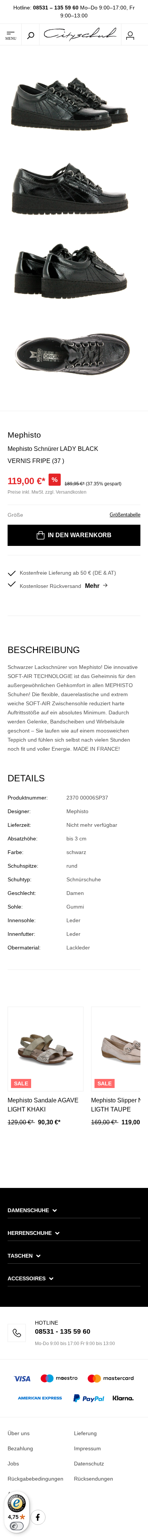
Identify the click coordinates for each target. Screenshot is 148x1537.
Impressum (87, 1448)
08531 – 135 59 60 (56, 8)
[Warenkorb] (143, 35)
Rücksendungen (93, 1479)
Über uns (19, 1433)
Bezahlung (20, 1448)
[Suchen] (30, 34)
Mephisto (24, 434)
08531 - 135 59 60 (62, 1331)
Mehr (92, 586)
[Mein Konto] (130, 34)
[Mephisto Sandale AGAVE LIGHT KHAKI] (45, 1049)
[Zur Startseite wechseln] (80, 34)
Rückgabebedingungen (35, 1479)
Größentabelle (125, 515)
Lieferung (85, 1433)
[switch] (17, 1526)
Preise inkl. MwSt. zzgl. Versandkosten (47, 492)
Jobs (13, 1464)
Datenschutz (89, 1464)
